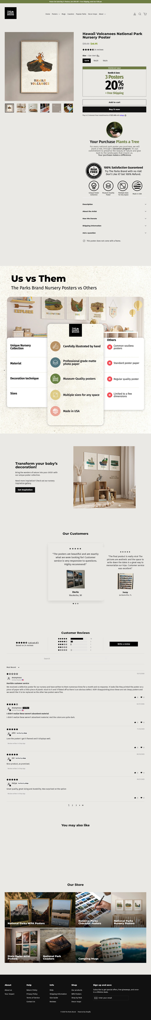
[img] (12, 674)
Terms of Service (33, 998)
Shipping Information (58, 994)
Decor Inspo (92, 14)
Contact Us (31, 1002)
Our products (76, 990)
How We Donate (90, 218)
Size (89, 56)
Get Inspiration (25, 490)
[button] (88, 50)
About (101, 14)
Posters (55, 14)
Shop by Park (76, 998)
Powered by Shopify (84, 1012)
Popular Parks (81, 14)
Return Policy (32, 990)
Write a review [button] (124, 644)
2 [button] (72, 805)
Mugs (64, 14)
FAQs (51, 990)
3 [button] (76, 805)
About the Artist (90, 211)
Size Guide (54, 998)
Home (48, 14)
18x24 (105, 60)
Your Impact (9, 994)
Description (88, 204)
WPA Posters (76, 994)
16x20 (95, 60)
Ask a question (89, 233)
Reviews (53, 1002)
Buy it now (114, 109)
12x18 (86, 60)
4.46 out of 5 (33, 643)
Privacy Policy (32, 994)
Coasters (70, 14)
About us (8, 990)
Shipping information (92, 226)
